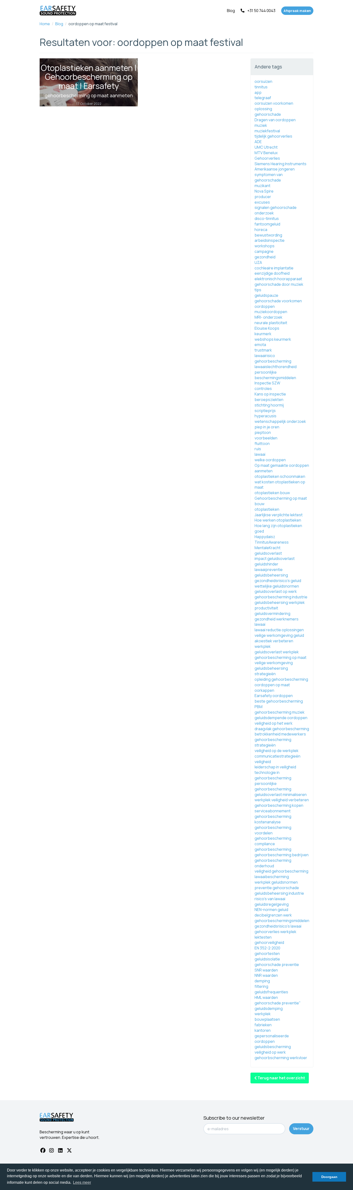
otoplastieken (267, 509)
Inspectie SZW (267, 383)
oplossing (263, 108)
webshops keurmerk (273, 339)
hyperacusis (265, 416)
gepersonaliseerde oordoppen (272, 1038)
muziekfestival (267, 131)
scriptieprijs (265, 410)
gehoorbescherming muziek (279, 712)
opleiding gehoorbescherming (281, 679)
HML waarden (266, 997)
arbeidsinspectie (270, 240)
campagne (264, 251)
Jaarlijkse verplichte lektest (279, 514)
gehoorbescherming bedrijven (282, 854)
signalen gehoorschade (276, 207)
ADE (258, 141)
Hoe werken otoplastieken (278, 520)
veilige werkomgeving (274, 662)
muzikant (262, 185)
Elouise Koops (267, 328)
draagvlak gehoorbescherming (282, 728)
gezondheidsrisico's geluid (278, 580)
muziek (261, 125)
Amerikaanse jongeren (275, 169)
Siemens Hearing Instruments (280, 163)
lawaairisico (265, 355)
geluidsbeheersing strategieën (271, 671)
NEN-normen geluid (271, 909)
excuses (262, 202)
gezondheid (265, 257)
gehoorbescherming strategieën (273, 742)
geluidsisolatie (267, 959)
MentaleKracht (267, 547)
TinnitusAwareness (272, 542)
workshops (264, 246)
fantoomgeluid (267, 224)
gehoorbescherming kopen (279, 805)
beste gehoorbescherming (279, 701)
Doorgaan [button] (329, 1177)
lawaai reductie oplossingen (279, 629)
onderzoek (264, 213)
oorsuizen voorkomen (274, 103)
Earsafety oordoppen (274, 695)
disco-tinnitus (267, 218)
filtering (261, 986)
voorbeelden (266, 438)
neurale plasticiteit (271, 322)
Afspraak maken (297, 10)
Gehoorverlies (267, 158)
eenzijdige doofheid (272, 273)
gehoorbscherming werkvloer (281, 1057)
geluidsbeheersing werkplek (280, 602)
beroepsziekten (269, 399)
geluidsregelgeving (272, 904)
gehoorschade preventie (277, 964)
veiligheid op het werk (273, 723)
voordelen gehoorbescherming (273, 835)
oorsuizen (263, 81)
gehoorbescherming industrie (281, 597)
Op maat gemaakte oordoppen (282, 465)
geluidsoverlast (268, 553)
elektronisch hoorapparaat (278, 278)
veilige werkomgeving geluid (279, 635)
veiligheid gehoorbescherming (281, 871)
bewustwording (268, 235)
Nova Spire (264, 191)
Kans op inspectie (270, 394)
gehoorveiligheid (269, 942)
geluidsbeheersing (271, 575)
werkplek (263, 1013)
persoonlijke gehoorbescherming (273, 786)
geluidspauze (266, 295)
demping (262, 981)
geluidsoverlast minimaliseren (281, 794)
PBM (258, 706)
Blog (231, 10)
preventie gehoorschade (277, 887)
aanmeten (264, 471)
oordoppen (265, 306)
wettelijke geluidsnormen (277, 586)
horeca (261, 229)
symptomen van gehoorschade (269, 177)
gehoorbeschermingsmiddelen (282, 920)
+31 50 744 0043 (261, 10)
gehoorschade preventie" (278, 1003)
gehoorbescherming (273, 361)
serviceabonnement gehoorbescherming (273, 813)
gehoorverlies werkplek (275, 931)
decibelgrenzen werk (273, 915)
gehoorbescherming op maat (280, 657)
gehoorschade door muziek (279, 284)
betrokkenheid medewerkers (280, 734)
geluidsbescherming (273, 1046)
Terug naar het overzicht (281, 1078)
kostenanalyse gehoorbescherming (273, 824)
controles (263, 388)
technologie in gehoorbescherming (273, 775)
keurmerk (263, 333)
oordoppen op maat (272, 684)
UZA (258, 262)
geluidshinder (266, 564)
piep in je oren (267, 427)
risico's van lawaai (270, 898)
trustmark (263, 350)
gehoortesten (267, 953)
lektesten (263, 937)
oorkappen (264, 690)
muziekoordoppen (271, 311)
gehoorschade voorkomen (278, 301)
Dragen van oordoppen (275, 119)
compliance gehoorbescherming (273, 846)
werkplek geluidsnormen (276, 882)
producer (263, 196)
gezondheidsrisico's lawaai (278, 926)
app (258, 92)
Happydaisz (265, 536)
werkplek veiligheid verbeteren (282, 799)
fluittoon (262, 443)
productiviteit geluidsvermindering (272, 610)
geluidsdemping (269, 1008)
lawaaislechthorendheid (276, 366)
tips (258, 289)
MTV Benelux (266, 152)
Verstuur (301, 1128)
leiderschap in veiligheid (275, 767)
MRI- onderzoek (268, 317)
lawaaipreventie (269, 569)
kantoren (263, 1030)
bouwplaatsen (267, 1019)
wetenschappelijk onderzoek (280, 421)
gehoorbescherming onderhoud (273, 863)
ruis (258, 448)
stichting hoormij (269, 405)
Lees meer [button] (82, 1182)
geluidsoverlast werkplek (277, 652)
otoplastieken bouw (272, 492)
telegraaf (263, 97)
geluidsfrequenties (271, 992)
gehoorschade (268, 114)
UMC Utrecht (266, 147)
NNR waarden (266, 975)
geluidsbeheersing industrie (279, 893)
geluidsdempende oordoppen (281, 717)
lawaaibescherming (272, 876)
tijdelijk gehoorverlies (273, 136)
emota (260, 344)
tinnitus (261, 87)
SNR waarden (266, 970)
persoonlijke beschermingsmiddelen (275, 375)
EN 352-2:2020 (267, 948)
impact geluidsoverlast (275, 558)
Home (45, 23)
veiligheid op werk (270, 1052)
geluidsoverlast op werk (276, 591)
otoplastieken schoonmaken (280, 476)
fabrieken (263, 1024)
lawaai (260, 454)
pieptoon (263, 432)
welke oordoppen (270, 459)
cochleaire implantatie (274, 268)
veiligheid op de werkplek (276, 750)
